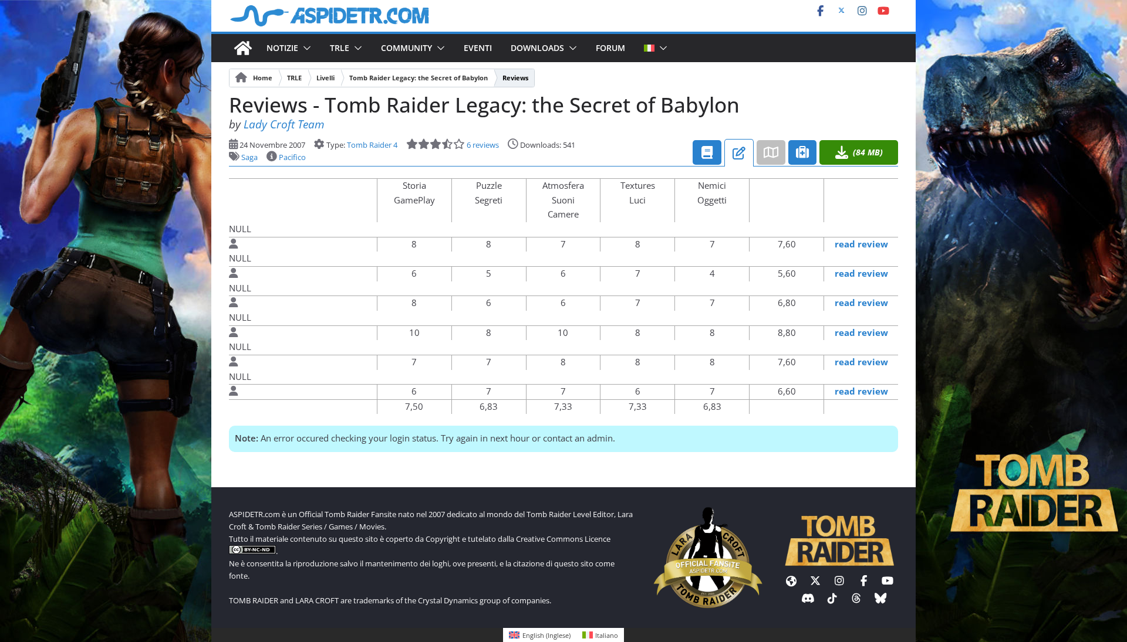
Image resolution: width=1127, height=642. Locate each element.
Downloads (537, 47)
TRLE (339, 47)
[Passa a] (644, 48)
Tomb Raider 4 (372, 145)
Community (406, 47)
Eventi (478, 47)
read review (861, 244)
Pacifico (292, 157)
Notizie (282, 47)
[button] (304, 48)
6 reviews (482, 145)
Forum (610, 47)
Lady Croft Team (284, 124)
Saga (249, 157)
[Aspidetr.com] (243, 48)
